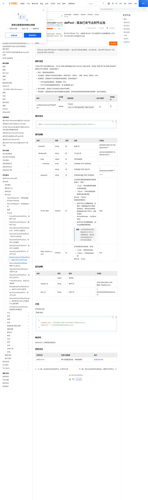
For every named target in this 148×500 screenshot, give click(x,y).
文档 (120, 3)
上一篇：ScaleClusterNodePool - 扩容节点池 (52, 369)
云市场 (52, 3)
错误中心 (41, 342)
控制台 (130, 3)
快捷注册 (14, 35)
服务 (63, 3)
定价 (46, 3)
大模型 (22, 3)
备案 (125, 3)
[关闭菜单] (3, 3)
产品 (28, 3)
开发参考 (76, 14)
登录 (143, 3)
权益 (41, 3)
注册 (135, 3)
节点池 (97, 14)
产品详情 (101, 28)
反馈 (79, 379)
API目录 (90, 14)
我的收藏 (112, 28)
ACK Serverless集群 (65, 14)
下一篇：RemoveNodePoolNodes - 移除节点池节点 (96, 369)
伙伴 (58, 3)
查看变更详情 (98, 359)
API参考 (83, 14)
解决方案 (35, 3)
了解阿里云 (71, 3)
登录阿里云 (32, 35)
